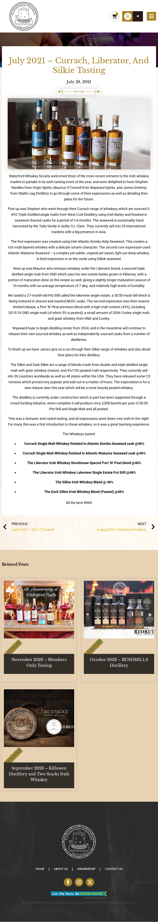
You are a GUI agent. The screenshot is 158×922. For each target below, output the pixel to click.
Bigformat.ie (128, 902)
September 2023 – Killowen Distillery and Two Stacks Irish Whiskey (39, 774)
